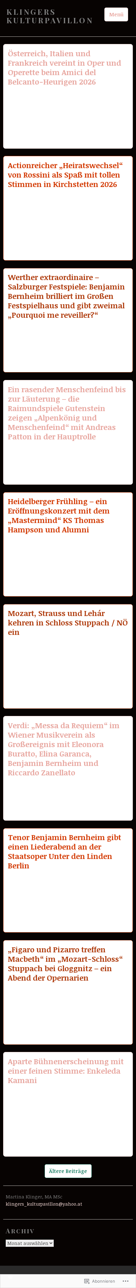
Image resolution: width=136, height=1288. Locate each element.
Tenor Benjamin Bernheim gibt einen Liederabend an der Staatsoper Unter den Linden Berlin (64, 851)
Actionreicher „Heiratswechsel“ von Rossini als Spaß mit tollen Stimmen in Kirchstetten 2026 (65, 174)
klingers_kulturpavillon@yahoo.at (44, 1204)
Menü (116, 14)
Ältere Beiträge (68, 1171)
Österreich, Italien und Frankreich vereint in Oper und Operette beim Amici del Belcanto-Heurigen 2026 (64, 67)
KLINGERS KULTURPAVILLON (49, 16)
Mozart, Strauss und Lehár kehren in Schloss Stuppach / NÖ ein (68, 622)
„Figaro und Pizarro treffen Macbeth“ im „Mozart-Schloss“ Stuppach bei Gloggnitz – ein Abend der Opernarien (65, 963)
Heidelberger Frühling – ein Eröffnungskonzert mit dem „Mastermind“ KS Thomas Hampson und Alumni (59, 515)
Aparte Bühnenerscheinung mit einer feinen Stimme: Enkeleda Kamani (66, 1070)
